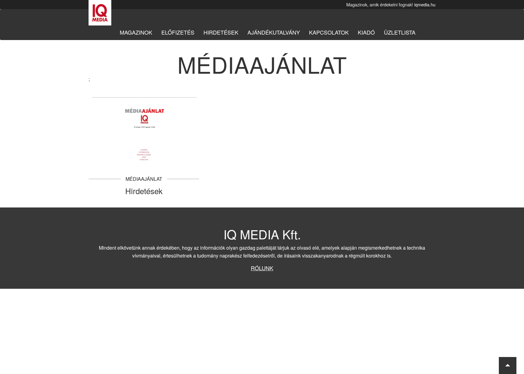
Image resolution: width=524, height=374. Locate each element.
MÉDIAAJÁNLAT (144, 178)
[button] (507, 365)
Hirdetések (220, 32)
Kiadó (366, 32)
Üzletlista (399, 32)
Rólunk (262, 268)
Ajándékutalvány (273, 32)
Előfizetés (177, 32)
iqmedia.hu (424, 4)
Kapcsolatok (329, 32)
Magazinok (136, 32)
